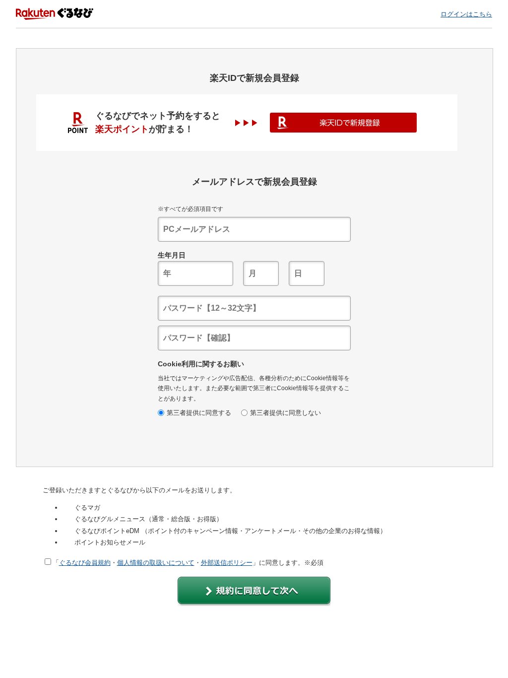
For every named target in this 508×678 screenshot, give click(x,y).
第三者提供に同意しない (285, 412)
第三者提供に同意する (199, 412)
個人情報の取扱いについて (155, 562)
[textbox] (254, 229)
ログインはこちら (466, 14)
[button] (254, 591)
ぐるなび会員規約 (85, 562)
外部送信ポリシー (227, 562)
